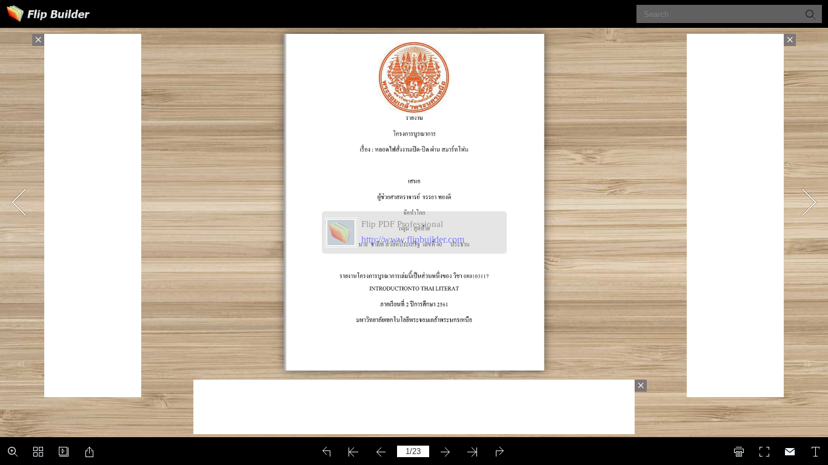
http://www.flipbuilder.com (412, 239)
